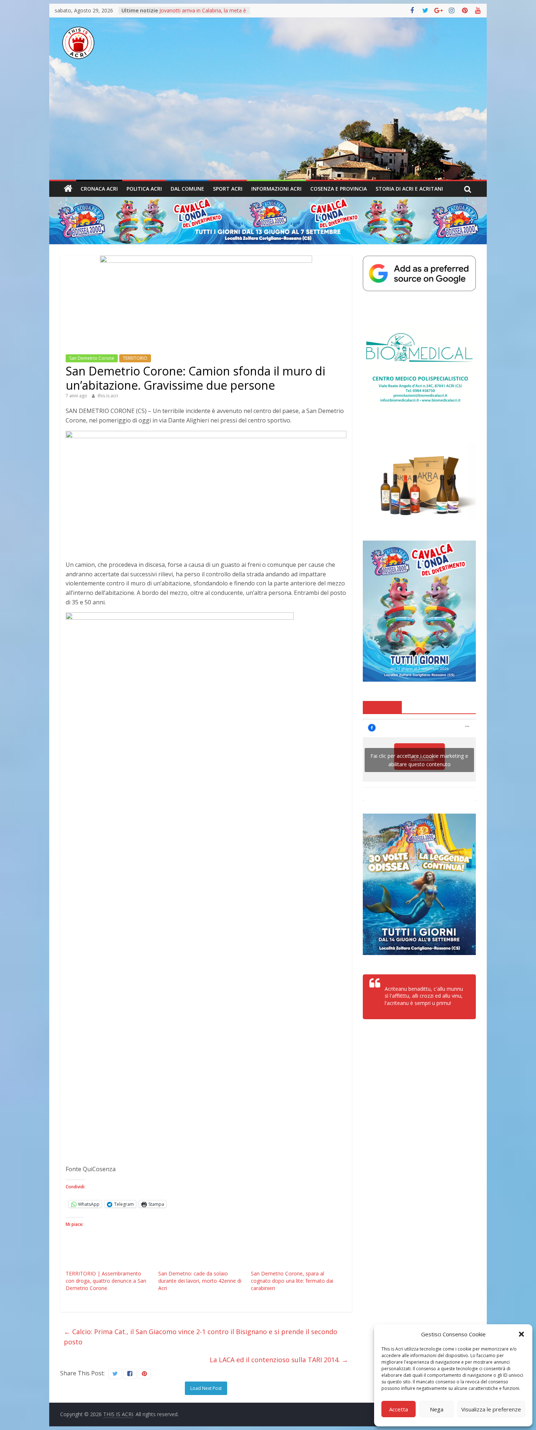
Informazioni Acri (276, 188)
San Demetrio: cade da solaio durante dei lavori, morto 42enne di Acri (199, 1280)
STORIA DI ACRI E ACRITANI (409, 188)
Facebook (382, 706)
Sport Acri (227, 188)
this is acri (108, 396)
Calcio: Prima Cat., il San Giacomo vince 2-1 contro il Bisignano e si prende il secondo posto (200, 1337)
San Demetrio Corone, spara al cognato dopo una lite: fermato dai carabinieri (292, 1280)
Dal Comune (187, 188)
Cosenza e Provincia (338, 188)
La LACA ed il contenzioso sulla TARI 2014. (279, 1359)
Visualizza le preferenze (491, 1409)
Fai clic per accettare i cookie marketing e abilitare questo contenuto (419, 760)
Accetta (398, 1409)
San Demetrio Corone (91, 358)
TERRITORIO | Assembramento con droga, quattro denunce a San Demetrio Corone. (106, 1280)
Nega (436, 1409)
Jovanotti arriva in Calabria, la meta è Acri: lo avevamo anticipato (202, 14)
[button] (521, 1334)
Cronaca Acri (99, 188)
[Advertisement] (268, 125)
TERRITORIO (135, 358)
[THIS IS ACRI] (68, 188)
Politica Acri (144, 188)
